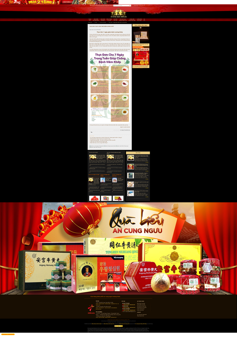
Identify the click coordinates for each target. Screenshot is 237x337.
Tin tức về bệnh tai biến (94, 174)
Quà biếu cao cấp (115, 20)
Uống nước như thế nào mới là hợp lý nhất (98, 141)
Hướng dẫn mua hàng (139, 20)
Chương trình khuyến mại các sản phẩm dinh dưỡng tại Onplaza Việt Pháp (141, 165)
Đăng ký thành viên (142, 5)
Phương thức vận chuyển (141, 307)
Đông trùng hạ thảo (109, 20)
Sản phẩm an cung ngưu (96, 20)
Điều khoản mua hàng (141, 303)
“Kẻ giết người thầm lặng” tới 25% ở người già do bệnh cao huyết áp (117, 188)
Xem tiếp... (147, 162)
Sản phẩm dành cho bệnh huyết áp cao (120, 179)
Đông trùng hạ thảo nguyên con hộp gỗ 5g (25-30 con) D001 (140, 48)
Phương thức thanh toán (141, 306)
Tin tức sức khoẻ (93, 152)
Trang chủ (89, 20)
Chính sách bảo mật (140, 308)
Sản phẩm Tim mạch (103, 20)
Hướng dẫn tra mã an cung (131, 20)
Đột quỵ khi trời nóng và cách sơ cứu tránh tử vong (100, 138)
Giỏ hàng (147, 5)
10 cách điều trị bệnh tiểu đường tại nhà (109, 179)
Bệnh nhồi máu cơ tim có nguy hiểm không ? (99, 142)
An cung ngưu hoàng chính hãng (140, 323)
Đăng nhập (136, 5)
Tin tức (144, 20)
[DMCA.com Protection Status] (118, 326)
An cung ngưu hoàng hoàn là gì (123, 20)
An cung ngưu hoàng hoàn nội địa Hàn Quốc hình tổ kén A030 (140, 26)
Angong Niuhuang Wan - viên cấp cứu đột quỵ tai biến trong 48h (102, 140)
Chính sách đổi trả (140, 310)
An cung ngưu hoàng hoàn (142, 314)
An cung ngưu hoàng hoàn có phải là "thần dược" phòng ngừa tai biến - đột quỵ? (106, 137)
